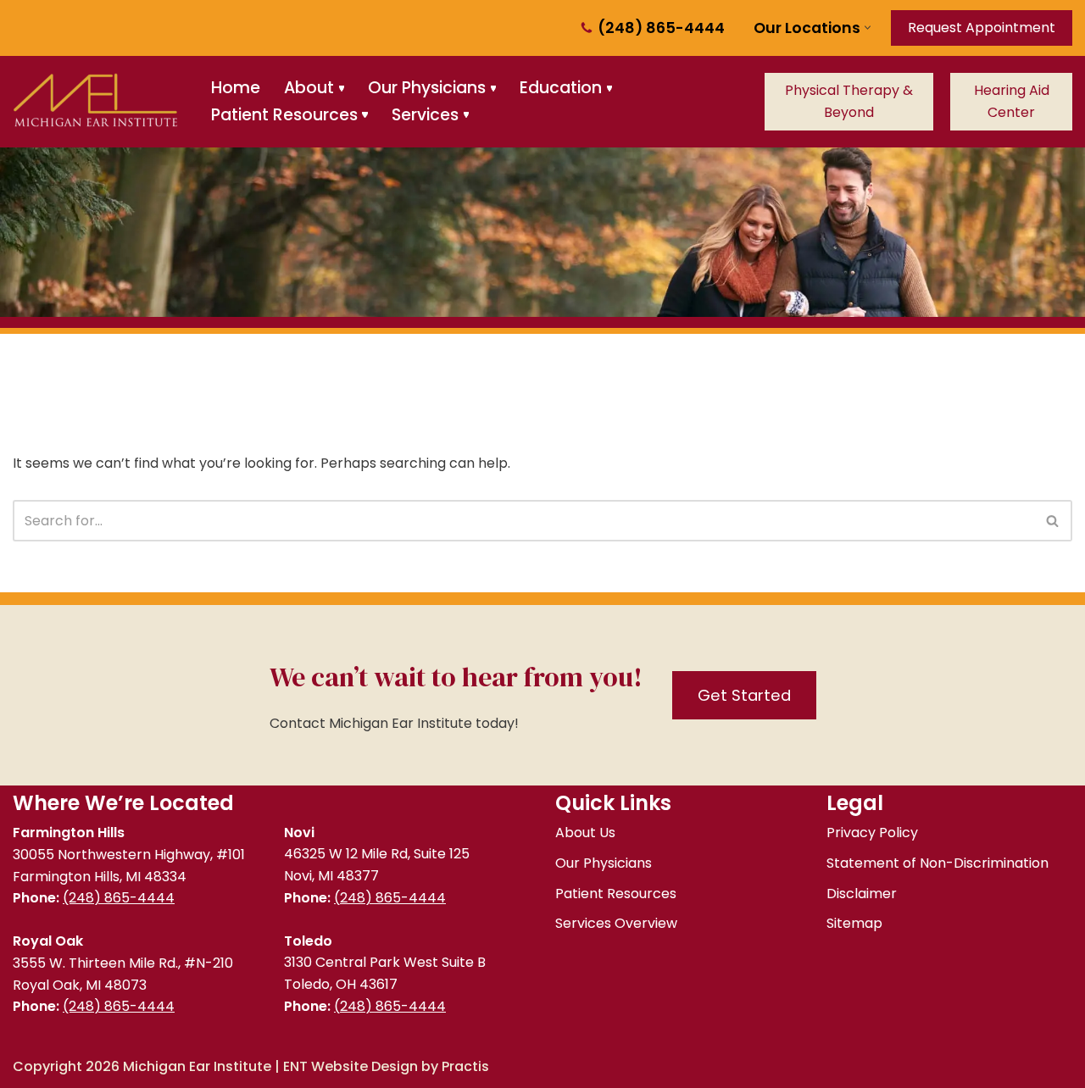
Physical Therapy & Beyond (849, 101)
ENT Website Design (350, 1066)
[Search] (1053, 520)
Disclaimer (861, 893)
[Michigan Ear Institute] (97, 101)
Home (235, 87)
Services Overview (616, 923)
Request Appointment (981, 27)
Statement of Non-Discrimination (937, 863)
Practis (465, 1066)
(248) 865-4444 (661, 28)
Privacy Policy (872, 832)
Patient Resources (615, 893)
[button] (868, 28)
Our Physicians (603, 863)
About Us (585, 832)
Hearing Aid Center (1011, 101)
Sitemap (854, 923)
